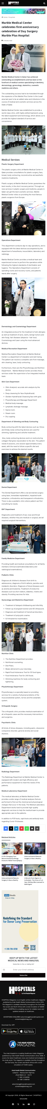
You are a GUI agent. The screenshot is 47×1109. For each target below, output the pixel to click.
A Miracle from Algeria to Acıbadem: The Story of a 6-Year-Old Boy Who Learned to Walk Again (34, 881)
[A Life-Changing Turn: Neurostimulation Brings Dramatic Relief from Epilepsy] (12, 848)
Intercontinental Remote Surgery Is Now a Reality (32, 857)
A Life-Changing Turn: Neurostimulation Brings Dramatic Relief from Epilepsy (12, 858)
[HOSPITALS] (14, 3)
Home (5, 17)
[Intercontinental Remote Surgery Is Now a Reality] (34, 848)
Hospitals (12, 17)
